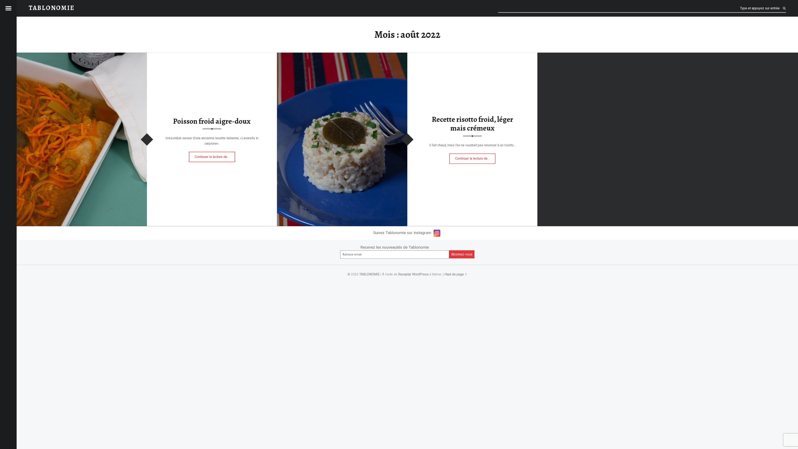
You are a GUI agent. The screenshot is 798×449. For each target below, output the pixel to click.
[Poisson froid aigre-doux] (82, 55)
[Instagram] (437, 233)
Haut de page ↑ (456, 274)
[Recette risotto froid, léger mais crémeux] (342, 55)
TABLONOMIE (369, 274)
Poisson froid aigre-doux (212, 121)
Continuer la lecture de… (215, 155)
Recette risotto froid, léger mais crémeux (472, 123)
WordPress (420, 274)
